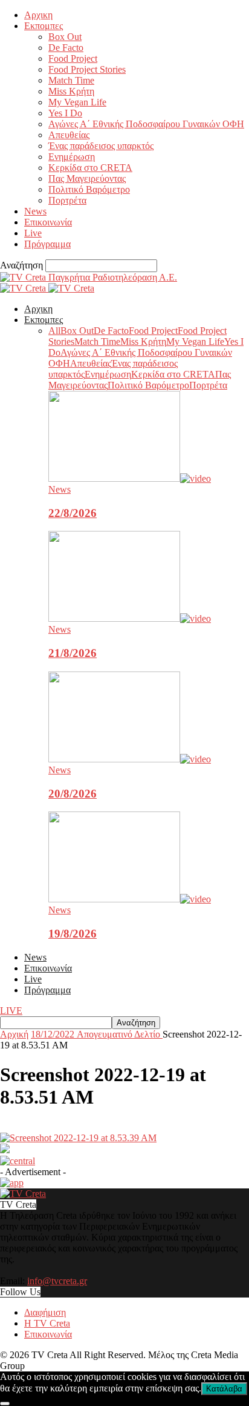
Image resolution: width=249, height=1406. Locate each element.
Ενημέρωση (71, 157)
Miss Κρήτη (71, 91)
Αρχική (14, 1034)
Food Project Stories (87, 69)
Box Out (65, 37)
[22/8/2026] (129, 478)
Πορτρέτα (67, 200)
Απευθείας (68, 135)
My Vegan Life (77, 102)
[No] (5, 1403)
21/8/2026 (72, 653)
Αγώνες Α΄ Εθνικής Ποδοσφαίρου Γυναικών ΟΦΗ (146, 124)
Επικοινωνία (48, 222)
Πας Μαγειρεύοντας (87, 178)
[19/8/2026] (129, 899)
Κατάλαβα (224, 1388)
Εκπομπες (43, 26)
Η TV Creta (47, 1323)
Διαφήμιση (45, 1312)
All (54, 330)
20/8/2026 (72, 793)
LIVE (11, 1010)
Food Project (72, 58)
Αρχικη (38, 15)
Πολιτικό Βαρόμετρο (89, 189)
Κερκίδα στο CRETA (90, 167)
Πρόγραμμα (47, 244)
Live (33, 233)
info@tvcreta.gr (57, 1281)
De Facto (65, 47)
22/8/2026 (72, 513)
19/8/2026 (72, 933)
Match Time (71, 80)
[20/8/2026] (129, 759)
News (35, 211)
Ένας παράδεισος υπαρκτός (101, 146)
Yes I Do (65, 113)
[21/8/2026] (129, 618)
